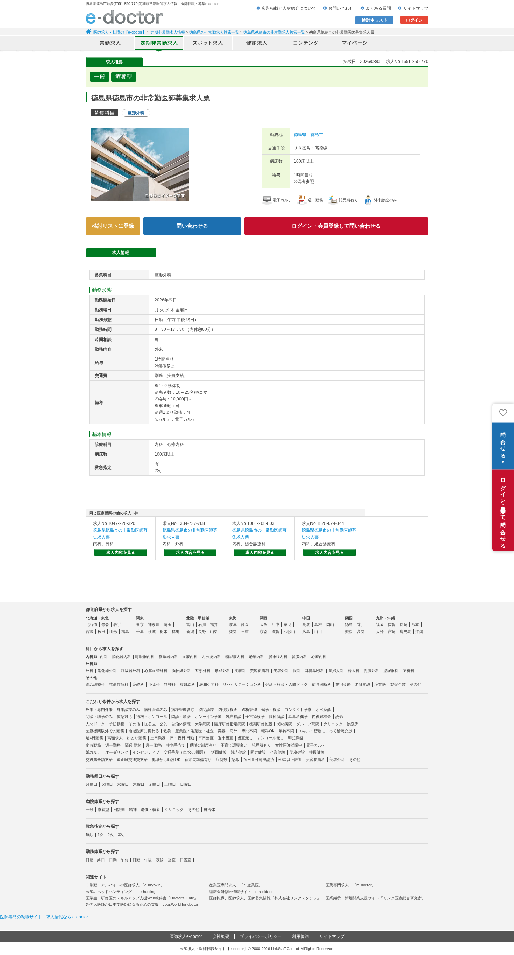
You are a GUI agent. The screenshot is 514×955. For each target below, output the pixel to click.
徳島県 (300, 134)
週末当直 (225, 738)
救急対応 (124, 716)
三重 (245, 631)
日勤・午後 (142, 860)
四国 (349, 618)
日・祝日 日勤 (182, 738)
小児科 (154, 684)
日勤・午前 (118, 860)
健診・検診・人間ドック (286, 684)
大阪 (263, 624)
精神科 (170, 684)
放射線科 (187, 684)
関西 (263, 618)
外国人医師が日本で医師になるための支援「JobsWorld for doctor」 (144, 904)
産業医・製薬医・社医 (194, 731)
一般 (89, 809)
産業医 (380, 684)
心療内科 (319, 657)
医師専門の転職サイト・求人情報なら (44, 916)
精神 (133, 809)
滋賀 (275, 631)
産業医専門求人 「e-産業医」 (236, 885)
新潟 (190, 631)
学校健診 (297, 752)
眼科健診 (276, 716)
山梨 (214, 631)
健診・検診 (270, 709)
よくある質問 (378, 8)
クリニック (174, 809)
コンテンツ (305, 44)
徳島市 (316, 134)
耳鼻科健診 (298, 716)
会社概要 (221, 936)
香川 (361, 624)
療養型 (103, 809)
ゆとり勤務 (136, 738)
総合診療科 (95, 684)
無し (89, 835)
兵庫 (275, 624)
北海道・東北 (97, 618)
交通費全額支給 (99, 759)
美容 (222, 731)
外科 (89, 671)
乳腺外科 (371, 671)
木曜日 (138, 784)
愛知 (233, 631)
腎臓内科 (299, 657)
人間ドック (95, 724)
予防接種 (116, 724)
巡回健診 (219, 752)
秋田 (101, 631)
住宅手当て (175, 745)
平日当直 (206, 738)
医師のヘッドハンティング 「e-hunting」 (122, 892)
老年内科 (256, 657)
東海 (233, 618)
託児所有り (261, 745)
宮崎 (391, 631)
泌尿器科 (391, 671)
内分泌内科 (211, 657)
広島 (306, 631)
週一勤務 (113, 745)
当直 (172, 860)
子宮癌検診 (255, 716)
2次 (111, 835)
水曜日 (123, 784)
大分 (380, 631)
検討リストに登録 (113, 226)
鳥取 (306, 624)
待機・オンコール (151, 716)
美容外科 (281, 671)
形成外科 (222, 671)
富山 (190, 624)
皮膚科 (240, 671)
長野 (202, 631)
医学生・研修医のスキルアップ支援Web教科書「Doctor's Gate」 (142, 898)
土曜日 (170, 784)
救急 (167, 731)
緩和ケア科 (209, 684)
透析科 (408, 671)
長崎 (403, 624)
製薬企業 (398, 684)
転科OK (267, 731)
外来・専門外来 (99, 709)
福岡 (380, 624)
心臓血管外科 (155, 671)
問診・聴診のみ (99, 716)
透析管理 (249, 709)
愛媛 (349, 631)
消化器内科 (121, 657)
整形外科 (202, 671)
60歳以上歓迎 (290, 759)
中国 (306, 618)
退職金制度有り (203, 745)
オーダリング (116, 752)
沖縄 (419, 631)
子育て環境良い (234, 745)
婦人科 (353, 671)
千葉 (140, 631)
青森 (105, 624)
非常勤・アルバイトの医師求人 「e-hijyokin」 (125, 885)
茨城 (152, 631)
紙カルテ (93, 752)
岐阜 (233, 624)
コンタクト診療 (298, 709)
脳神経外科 (181, 671)
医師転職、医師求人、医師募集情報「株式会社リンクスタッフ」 (265, 898)
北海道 (91, 624)
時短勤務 (296, 738)
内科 (104, 657)
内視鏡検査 (227, 709)
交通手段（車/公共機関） (185, 752)
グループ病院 (307, 724)
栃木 (163, 631)
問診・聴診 (181, 716)
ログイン (414, 20)
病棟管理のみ (155, 709)
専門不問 (249, 731)
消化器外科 (107, 671)
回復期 (119, 809)
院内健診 (238, 752)
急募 (235, 759)
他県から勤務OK (166, 759)
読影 (339, 716)
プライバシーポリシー (261, 936)
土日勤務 (158, 738)
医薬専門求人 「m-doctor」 (351, 885)
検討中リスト (374, 20)
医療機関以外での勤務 (105, 731)
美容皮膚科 (259, 671)
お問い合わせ (341, 8)
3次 (121, 835)
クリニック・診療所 (340, 724)
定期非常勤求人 (159, 44)
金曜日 (154, 784)
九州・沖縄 (385, 618)
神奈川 (153, 624)
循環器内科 (168, 657)
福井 (214, 624)
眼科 (297, 671)
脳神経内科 (277, 657)
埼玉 (167, 624)
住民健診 (316, 752)
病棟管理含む (182, 709)
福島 (125, 631)
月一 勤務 (153, 745)
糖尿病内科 (234, 657)
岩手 (117, 624)
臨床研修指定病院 (229, 724)
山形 (113, 631)
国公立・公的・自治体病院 (167, 724)
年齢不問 (286, 731)
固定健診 (258, 752)
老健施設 (362, 684)
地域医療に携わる (143, 731)
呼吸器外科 (130, 671)
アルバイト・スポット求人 (208, 44)
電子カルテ (316, 745)
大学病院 (202, 724)
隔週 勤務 (133, 745)
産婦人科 (336, 671)
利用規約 (300, 936)
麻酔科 (138, 684)
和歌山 (289, 631)
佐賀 (391, 624)
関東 (140, 618)
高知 (361, 631)
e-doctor (125, 16)
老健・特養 (150, 809)
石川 (202, 624)
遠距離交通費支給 (132, 759)
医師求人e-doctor (186, 936)
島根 (318, 624)
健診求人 (257, 44)
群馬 (175, 631)
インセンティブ (146, 752)
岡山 (330, 624)
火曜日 (107, 784)
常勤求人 (110, 44)
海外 (233, 731)
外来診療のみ (128, 709)
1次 (100, 835)
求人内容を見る (120, 552)
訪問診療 (206, 709)
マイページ (354, 44)
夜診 (160, 860)
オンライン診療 (208, 716)
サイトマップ (415, 8)
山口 (318, 631)
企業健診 (277, 752)
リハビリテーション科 (242, 684)
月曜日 (91, 784)
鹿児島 (405, 631)
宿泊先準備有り (198, 759)
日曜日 (186, 784)
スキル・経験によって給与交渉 (325, 731)
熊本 (415, 624)
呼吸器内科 (145, 657)
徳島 (349, 624)
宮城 (89, 631)
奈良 (287, 624)
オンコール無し (270, 738)
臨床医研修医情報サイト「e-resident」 (242, 892)
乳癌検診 (233, 716)
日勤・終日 (95, 860)
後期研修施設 (260, 724)
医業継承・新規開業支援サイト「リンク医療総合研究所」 (376, 898)
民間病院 (284, 724)
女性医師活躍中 (288, 745)
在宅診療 (343, 684)
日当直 (185, 860)
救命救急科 (118, 684)
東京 (140, 624)
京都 (263, 631)
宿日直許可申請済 (258, 759)
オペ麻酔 (323, 709)
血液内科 (190, 657)
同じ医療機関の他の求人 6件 (113, 513)
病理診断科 (321, 684)
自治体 (209, 809)
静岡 (245, 624)
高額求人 (115, 738)
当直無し (245, 738)
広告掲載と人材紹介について (289, 8)
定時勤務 (93, 745)
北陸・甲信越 (197, 618)
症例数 (221, 759)
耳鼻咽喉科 (314, 671)
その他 (415, 684)
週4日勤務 (94, 738)
